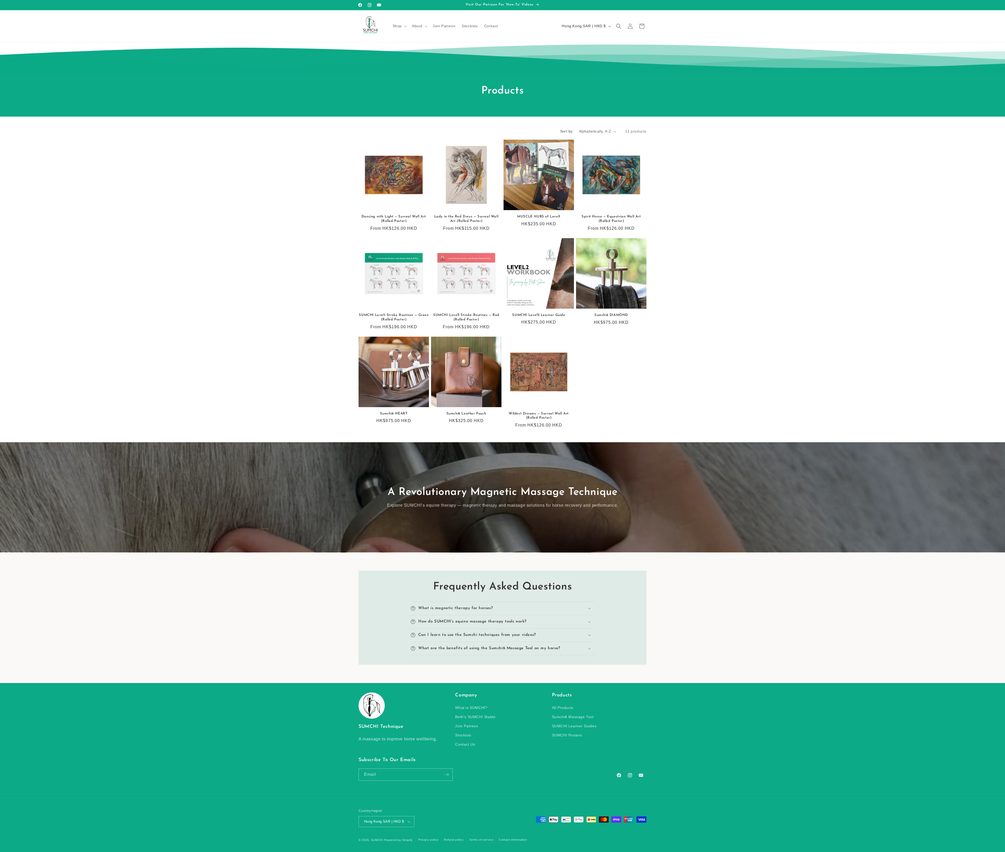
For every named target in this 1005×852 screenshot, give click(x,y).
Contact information (513, 839)
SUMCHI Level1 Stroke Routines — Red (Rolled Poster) (466, 317)
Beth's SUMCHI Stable (475, 717)
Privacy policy (428, 839)
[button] (399, 25)
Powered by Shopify (398, 840)
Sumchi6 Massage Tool (573, 717)
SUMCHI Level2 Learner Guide (538, 315)
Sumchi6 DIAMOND (611, 315)
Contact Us (465, 744)
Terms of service (481, 839)
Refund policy (454, 839)
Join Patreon (466, 726)
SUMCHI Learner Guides (574, 726)
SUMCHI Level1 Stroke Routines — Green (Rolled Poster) (393, 317)
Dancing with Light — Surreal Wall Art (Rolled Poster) (393, 219)
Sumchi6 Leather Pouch (466, 413)
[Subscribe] (447, 774)
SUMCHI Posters (567, 735)
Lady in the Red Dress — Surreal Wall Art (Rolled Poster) (466, 219)
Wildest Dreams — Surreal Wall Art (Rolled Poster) (539, 416)
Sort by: (567, 131)
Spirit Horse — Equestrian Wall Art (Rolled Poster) (611, 219)
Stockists (463, 735)
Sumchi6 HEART (394, 413)
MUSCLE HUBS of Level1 (538, 216)
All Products (562, 708)
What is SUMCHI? (471, 708)
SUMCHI (377, 840)
